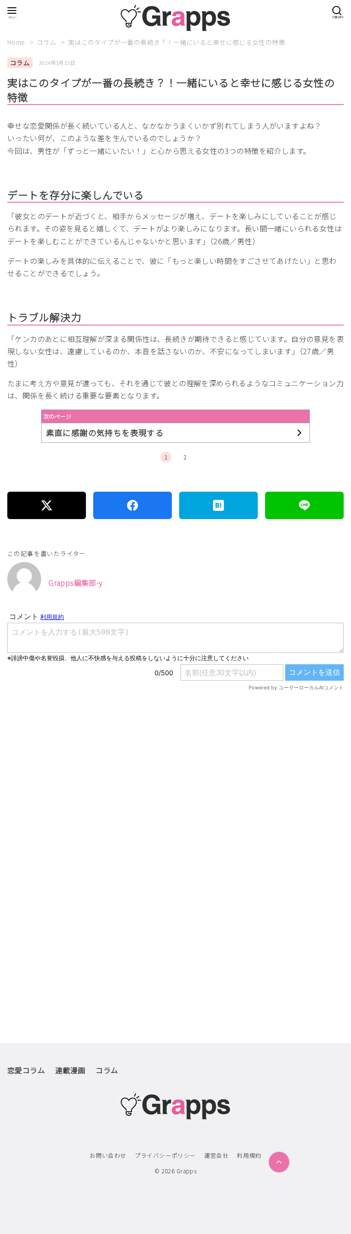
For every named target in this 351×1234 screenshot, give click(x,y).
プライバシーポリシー (165, 1155)
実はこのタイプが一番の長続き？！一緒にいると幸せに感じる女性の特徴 (176, 42)
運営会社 (216, 1155)
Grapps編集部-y (75, 582)
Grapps (186, 1170)
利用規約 (249, 1155)
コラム (47, 42)
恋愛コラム (26, 1070)
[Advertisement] (175, 802)
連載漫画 (70, 1070)
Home (17, 42)
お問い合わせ (108, 1155)
